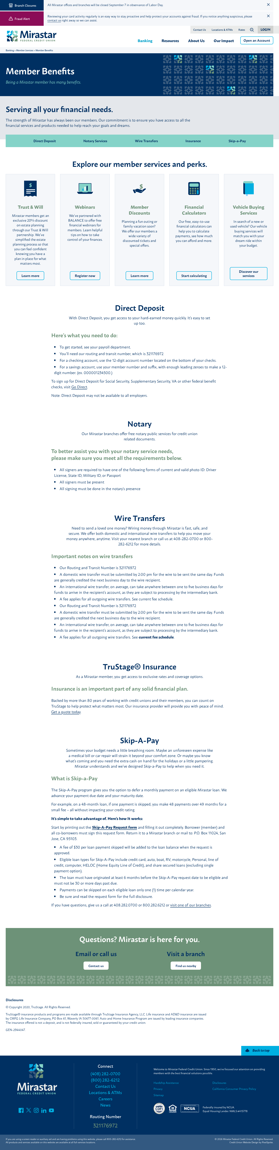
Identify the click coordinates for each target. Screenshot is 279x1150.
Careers (105, 1098)
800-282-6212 (114, 1139)
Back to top (261, 1050)
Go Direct (79, 386)
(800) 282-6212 (105, 1080)
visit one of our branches (190, 905)
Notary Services (95, 140)
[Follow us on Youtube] (51, 1111)
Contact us (96, 965)
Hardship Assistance (166, 1083)
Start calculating (194, 275)
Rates (241, 30)
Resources (170, 40)
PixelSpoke (267, 1142)
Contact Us (199, 30)
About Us (196, 40)
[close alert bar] (268, 5)
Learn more (30, 275)
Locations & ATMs (222, 30)
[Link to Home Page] (33, 36)
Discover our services (248, 273)
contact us (54, 20)
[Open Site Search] (252, 30)
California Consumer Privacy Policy (234, 1089)
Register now (85, 275)
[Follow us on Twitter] (28, 1111)
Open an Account (257, 40)
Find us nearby (186, 965)
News (105, 1105)
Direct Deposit (44, 140)
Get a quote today (65, 711)
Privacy (158, 1089)
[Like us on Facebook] (21, 1111)
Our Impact (224, 40)
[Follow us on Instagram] (36, 1111)
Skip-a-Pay (237, 140)
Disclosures (219, 1083)
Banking (145, 40)
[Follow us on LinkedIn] (43, 1111)
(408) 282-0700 (105, 1073)
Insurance (193, 140)
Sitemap (159, 1095)
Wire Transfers (146, 140)
